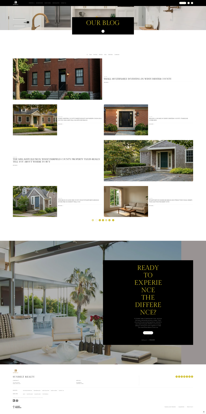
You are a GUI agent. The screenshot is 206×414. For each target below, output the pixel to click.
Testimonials (45, 394)
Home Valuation (45, 390)
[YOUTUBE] (184, 377)
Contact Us (182, 3)
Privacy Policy (190, 406)
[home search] (188, 3)
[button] (148, 332)
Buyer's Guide (30, 394)
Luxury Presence (172, 406)
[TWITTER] (187, 377)
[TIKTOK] (192, 377)
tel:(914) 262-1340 (16, 382)
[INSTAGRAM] (179, 377)
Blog (24, 394)
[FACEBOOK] (177, 377)
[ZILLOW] (189, 377)
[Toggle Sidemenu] (192, 3)
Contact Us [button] (61, 390)
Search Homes (54, 390)
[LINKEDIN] (182, 377)
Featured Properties (27, 390)
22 (109, 220)
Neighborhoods (37, 390)
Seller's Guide (37, 394)
